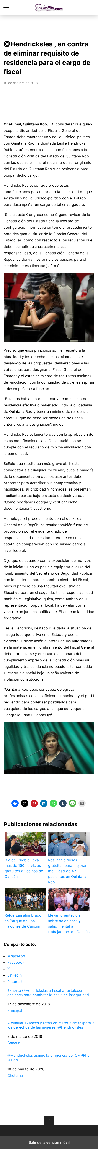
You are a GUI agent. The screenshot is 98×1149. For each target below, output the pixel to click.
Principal (14, 1010)
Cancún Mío (49, 8)
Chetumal (15, 1075)
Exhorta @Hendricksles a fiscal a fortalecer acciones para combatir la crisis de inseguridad (48, 992)
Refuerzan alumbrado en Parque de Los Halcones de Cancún (23, 921)
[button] (15, 803)
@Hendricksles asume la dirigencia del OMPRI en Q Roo (49, 1057)
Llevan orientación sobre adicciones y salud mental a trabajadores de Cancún (69, 923)
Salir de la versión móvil (49, 1142)
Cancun (13, 1042)
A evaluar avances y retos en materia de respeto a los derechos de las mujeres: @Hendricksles (50, 1025)
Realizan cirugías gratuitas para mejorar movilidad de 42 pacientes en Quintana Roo (67, 871)
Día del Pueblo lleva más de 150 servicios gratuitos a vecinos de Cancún (24, 868)
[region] (49, 26)
